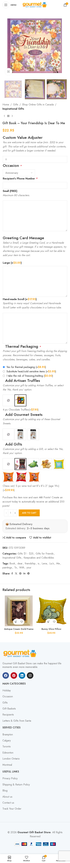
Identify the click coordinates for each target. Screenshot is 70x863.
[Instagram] (30, 675)
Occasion (7, 696)
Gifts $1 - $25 (25, 553)
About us (7, 797)
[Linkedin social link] (24, 573)
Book (12, 563)
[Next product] (12, 116)
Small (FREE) (10, 191)
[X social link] (16, 573)
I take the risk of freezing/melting (30, 376)
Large (12, 263)
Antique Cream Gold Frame (18, 629)
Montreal (7, 765)
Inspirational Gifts (13, 109)
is (38, 563)
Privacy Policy (10, 778)
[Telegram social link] (28, 573)
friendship (30, 563)
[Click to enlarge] (8, 71)
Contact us (8, 803)
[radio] (8, 400)
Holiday (6, 690)
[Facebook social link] (12, 573)
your (29, 567)
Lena (44, 563)
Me (58, 563)
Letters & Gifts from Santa (16, 721)
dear (19, 563)
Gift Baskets (9, 708)
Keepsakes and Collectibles (39, 558)
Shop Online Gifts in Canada (38, 104)
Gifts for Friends (45, 553)
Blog (4, 790)
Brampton (7, 734)
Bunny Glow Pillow (51, 629)
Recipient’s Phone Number (20, 178)
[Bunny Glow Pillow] (51, 610)
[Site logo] (35, 4)
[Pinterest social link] (20, 573)
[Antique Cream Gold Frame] (18, 610)
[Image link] (20, 653)
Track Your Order (11, 809)
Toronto (6, 746)
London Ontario (11, 758)
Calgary (6, 740)
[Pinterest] (14, 675)
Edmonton (7, 752)
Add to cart (29, 512)
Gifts (15, 104)
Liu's (51, 563)
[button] (16, 622)
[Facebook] (5, 675)
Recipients (8, 714)
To (15, 567)
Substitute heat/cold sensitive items (31, 371)
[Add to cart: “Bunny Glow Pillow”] (48, 622)
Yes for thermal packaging (26, 367)
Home (5, 104)
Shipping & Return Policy (16, 784)
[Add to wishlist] (21, 622)
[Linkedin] (22, 675)
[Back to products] (8, 116)
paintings (7, 567)
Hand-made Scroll (20, 299)
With (21, 567)
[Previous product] (4, 116)
